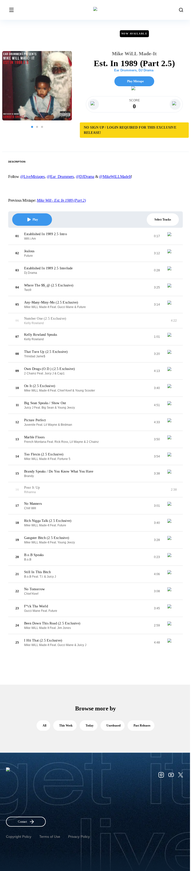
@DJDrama (85, 176)
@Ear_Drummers (60, 176)
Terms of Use (49, 837)
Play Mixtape (135, 81)
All (44, 725)
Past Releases (142, 725)
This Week (66, 725)
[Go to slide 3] (42, 126)
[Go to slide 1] (32, 126)
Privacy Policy (79, 837)
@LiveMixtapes (32, 176)
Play (35, 219)
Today (90, 725)
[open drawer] (11, 10)
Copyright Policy (18, 837)
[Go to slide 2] (37, 126)
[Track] (171, 236)
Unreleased (113, 725)
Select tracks (162, 219)
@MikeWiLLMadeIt (115, 176)
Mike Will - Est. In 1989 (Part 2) (61, 200)
